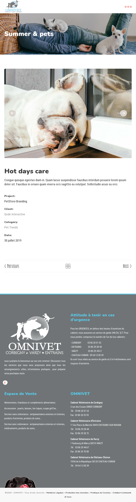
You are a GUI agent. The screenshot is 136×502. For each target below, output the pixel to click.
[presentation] (13, 113)
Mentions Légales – (56, 492)
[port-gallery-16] (68, 113)
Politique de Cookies (101, 492)
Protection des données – (78, 492)
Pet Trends (11, 227)
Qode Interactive (14, 214)
